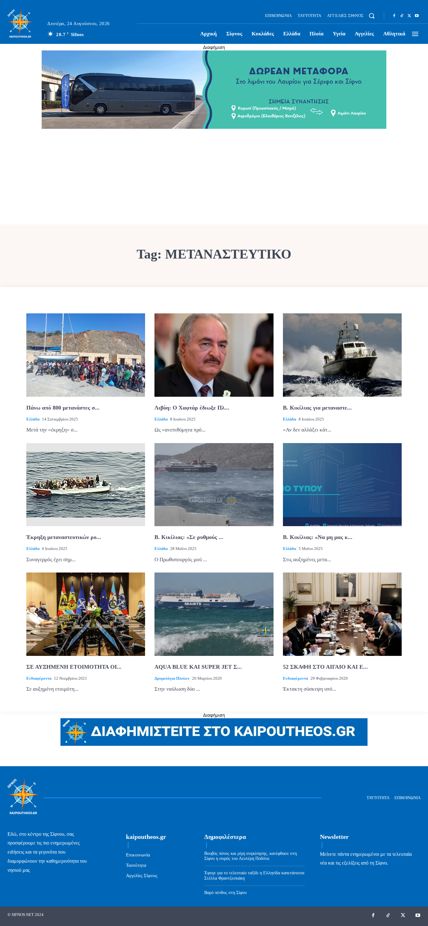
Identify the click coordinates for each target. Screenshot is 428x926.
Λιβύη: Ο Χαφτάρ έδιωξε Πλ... (191, 408)
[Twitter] (409, 16)
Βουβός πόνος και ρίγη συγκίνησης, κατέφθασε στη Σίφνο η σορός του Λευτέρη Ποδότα (250, 856)
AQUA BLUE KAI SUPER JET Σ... (198, 667)
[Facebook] (394, 16)
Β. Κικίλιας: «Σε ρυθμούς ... (188, 537)
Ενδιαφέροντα (38, 678)
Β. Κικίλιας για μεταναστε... (317, 408)
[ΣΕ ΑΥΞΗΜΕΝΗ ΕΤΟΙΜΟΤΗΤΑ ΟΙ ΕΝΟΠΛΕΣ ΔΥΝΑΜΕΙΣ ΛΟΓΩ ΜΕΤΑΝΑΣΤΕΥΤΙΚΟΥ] (85, 614)
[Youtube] (416, 16)
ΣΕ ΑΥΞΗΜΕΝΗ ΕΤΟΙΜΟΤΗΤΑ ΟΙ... (74, 667)
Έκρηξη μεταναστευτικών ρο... (63, 537)
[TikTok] (401, 16)
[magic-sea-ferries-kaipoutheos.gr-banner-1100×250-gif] (214, 127)
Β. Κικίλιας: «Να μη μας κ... (317, 537)
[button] (371, 15)
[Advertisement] (214, 177)
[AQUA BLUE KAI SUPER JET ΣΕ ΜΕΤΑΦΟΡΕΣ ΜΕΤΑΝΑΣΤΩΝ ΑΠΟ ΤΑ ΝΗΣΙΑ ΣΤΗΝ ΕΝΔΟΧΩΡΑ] (213, 614)
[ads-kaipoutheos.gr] (214, 744)
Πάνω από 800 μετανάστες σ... (63, 408)
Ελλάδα (32, 419)
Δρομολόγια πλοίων (172, 678)
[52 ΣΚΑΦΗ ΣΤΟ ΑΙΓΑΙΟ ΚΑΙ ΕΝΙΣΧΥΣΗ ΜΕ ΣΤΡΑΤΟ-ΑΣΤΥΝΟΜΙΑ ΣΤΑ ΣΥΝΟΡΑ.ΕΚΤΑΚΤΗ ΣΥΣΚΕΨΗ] (342, 614)
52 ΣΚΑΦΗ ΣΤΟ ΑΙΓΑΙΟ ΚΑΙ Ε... (325, 667)
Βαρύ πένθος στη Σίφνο (225, 892)
